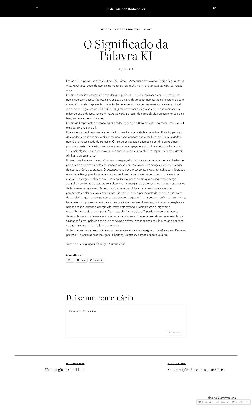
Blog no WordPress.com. (222, 398)
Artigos (105, 29)
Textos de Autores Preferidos (132, 29)
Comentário (174, 332)
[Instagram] (214, 8)
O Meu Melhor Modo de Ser (126, 9)
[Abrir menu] (37, 8)
